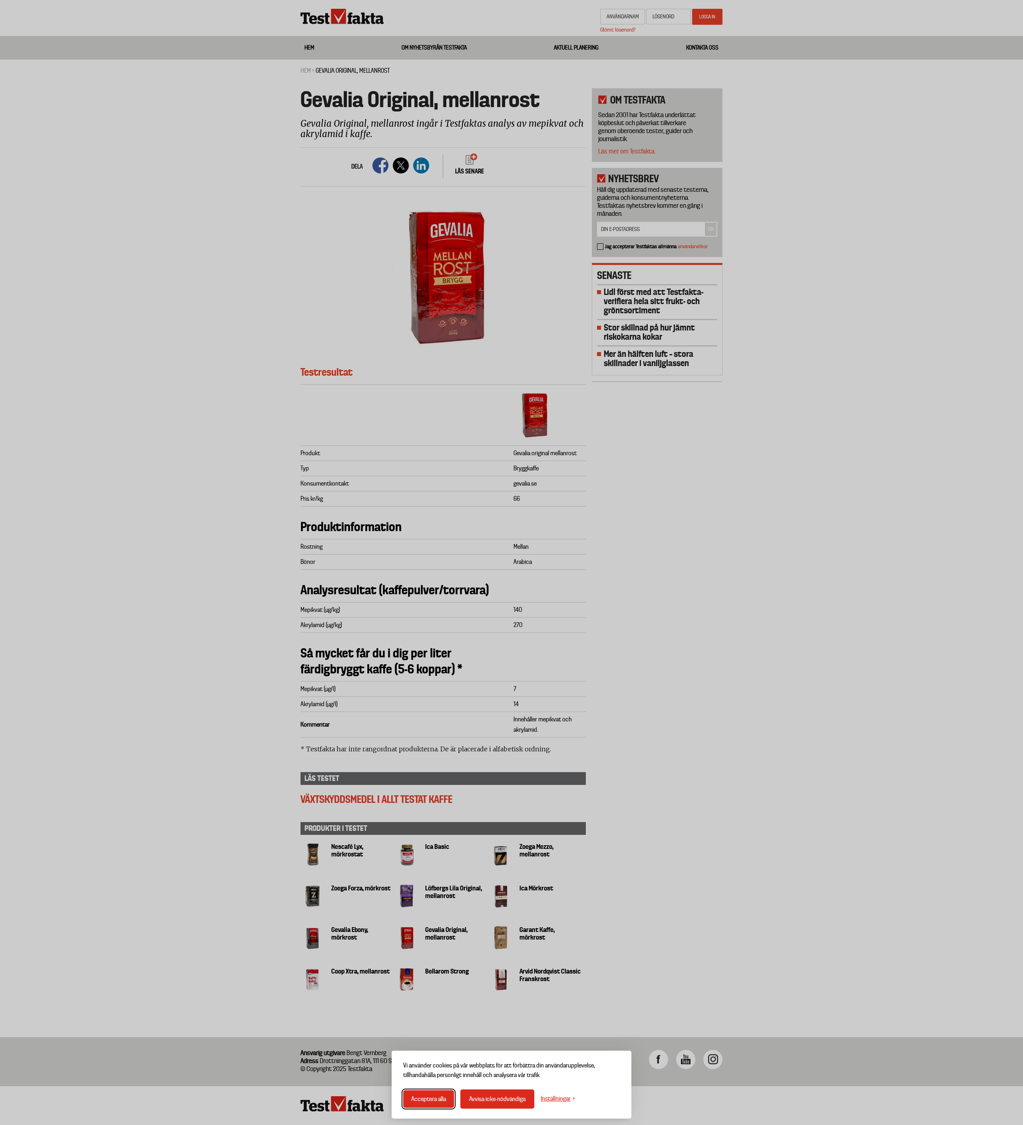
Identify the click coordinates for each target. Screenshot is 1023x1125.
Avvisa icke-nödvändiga (497, 1099)
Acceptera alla (428, 1099)
